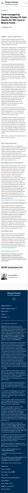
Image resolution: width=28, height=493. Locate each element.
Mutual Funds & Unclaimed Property (10, 477)
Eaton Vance (4, 311)
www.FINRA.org (16, 339)
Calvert (3, 314)
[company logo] (11, 3)
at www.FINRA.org (14, 336)
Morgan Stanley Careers (8, 308)
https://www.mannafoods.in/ (8, 160)
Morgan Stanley (5, 306)
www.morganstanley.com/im (14, 228)
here (15, 357)
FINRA (14, 426)
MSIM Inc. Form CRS (7, 486)
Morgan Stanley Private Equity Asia (10, 251)
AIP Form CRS (5, 489)
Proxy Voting (4, 480)
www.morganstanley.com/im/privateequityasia (13, 200)
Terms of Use (4, 475)
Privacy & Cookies (5, 469)
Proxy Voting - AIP (6, 483)
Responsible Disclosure (8, 450)
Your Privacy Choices (7, 472)
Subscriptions (4, 466)
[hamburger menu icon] (2, 3)
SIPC (18, 426)
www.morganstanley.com (10, 247)
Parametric (4, 317)
